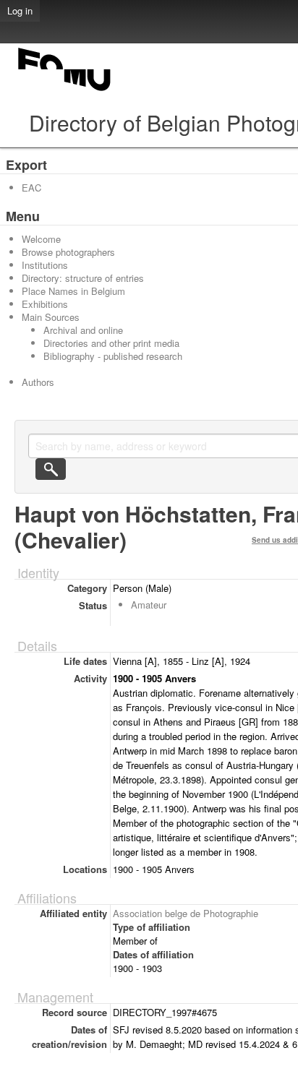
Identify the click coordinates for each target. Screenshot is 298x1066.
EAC (31, 187)
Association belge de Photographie (185, 913)
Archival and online (83, 330)
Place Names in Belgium (73, 291)
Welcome (41, 239)
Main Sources (51, 317)
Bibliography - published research (112, 356)
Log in (20, 10)
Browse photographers (68, 252)
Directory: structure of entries (83, 278)
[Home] (65, 91)
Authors (38, 382)
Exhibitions (45, 304)
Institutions (45, 265)
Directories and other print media (111, 343)
